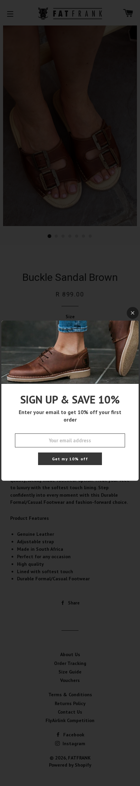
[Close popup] (133, 313)
